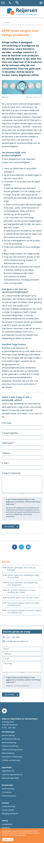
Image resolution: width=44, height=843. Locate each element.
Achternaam (8, 443)
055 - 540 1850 (13, 637)
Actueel (7, 22)
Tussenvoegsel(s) (10, 433)
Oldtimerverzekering (10, 746)
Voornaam (6, 423)
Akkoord (8, 839)
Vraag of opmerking (11, 473)
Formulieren (6, 792)
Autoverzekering (8, 735)
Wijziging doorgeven (10, 813)
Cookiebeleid (7, 824)
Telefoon (6, 453)
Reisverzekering (8, 753)
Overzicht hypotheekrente (12, 774)
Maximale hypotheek (10, 778)
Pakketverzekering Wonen (12, 749)
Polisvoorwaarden (9, 796)
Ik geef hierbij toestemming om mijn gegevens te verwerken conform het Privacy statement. (23, 501)
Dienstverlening (8, 789)
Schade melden (8, 810)
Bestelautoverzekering (11, 739)
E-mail (5, 463)
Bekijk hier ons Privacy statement (17, 686)
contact (31, 413)
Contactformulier (9, 806)
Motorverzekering (9, 742)
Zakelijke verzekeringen (11, 760)
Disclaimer (6, 828)
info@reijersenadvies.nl (17, 641)
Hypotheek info (8, 771)
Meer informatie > (20, 835)
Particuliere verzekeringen (12, 757)
